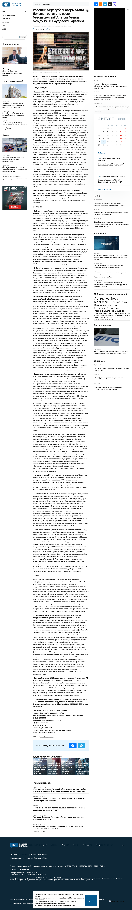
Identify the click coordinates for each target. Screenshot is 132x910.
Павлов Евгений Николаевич (102, 319)
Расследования (102, 325)
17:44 (8, 175)
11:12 (99, 218)
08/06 (96, 349)
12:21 (99, 209)
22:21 (99, 374)
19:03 (99, 365)
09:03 (100, 200)
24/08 (96, 80)
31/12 (95, 383)
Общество (46, 4)
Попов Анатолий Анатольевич (119, 319)
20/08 (4, 101)
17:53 (99, 349)
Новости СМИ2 (39, 832)
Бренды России (10, 44)
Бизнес (6, 135)
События (101, 153)
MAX (45, 858)
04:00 (100, 253)
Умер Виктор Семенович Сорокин (112, 176)
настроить (48, 905)
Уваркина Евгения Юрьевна (109, 310)
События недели (8, 15)
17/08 (4, 111)
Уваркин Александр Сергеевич (109, 313)
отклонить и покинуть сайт (65, 905)
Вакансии (54, 845)
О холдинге (87, 845)
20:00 (100, 103)
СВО (4, 25)
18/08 (4, 155)
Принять (91, 901)
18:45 (8, 111)
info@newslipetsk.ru (39, 874)
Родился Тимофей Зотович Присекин (109, 159)
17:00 (7, 121)
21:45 (99, 80)
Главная (37, 4)
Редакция (65, 845)
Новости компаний (12, 81)
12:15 (99, 383)
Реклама (76, 845)
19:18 (7, 165)
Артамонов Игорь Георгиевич (106, 300)
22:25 (8, 155)
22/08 (4, 67)
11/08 (4, 121)
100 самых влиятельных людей (14, 12)
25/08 (96, 253)
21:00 (99, 92)
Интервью (6, 18)
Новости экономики (105, 76)
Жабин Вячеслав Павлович (115, 318)
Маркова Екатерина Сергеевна (106, 307)
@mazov (37, 858)
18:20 (8, 101)
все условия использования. (54, 904)
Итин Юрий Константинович (112, 314)
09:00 (8, 67)
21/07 (95, 365)
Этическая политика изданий (36, 845)
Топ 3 (97, 195)
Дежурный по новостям (104, 845)
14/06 (95, 374)
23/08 (96, 209)
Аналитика (6, 22)
